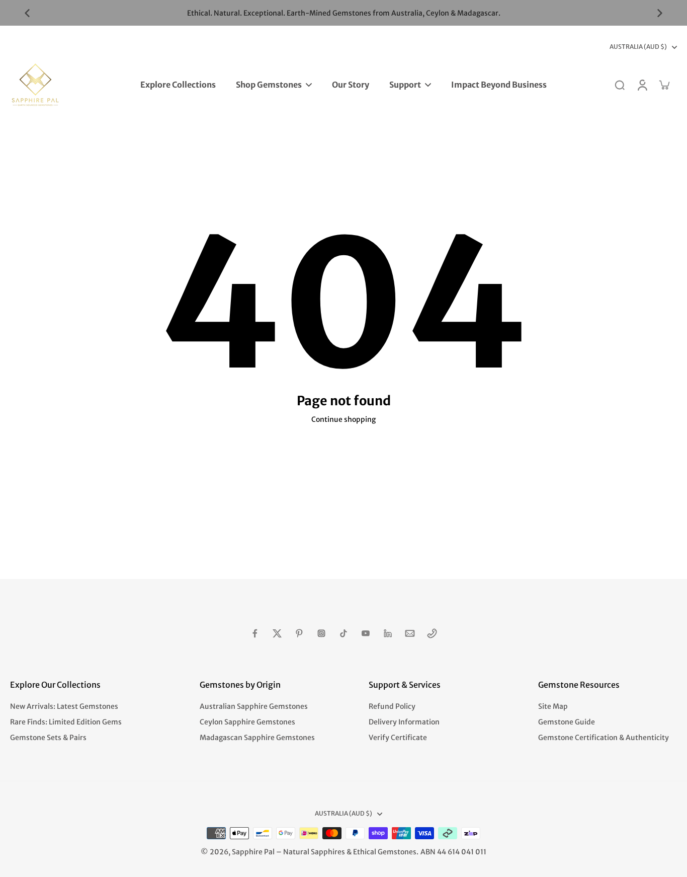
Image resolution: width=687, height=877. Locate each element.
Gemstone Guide (566, 721)
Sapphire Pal (253, 851)
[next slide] (660, 13)
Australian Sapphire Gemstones (254, 706)
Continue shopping (343, 419)
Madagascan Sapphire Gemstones (257, 737)
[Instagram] (321, 633)
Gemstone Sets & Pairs (48, 737)
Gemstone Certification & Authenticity (603, 737)
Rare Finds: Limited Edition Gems (66, 721)
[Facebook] (255, 633)
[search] (620, 85)
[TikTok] (343, 633)
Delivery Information (404, 721)
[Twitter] (277, 633)
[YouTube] (366, 633)
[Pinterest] (299, 633)
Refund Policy (392, 706)
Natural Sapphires (314, 851)
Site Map (553, 706)
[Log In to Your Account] (642, 84)
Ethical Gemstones (384, 851)
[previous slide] (27, 13)
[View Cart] (664, 85)
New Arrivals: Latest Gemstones (64, 706)
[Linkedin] (388, 633)
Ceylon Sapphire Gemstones (247, 721)
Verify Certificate (398, 737)
